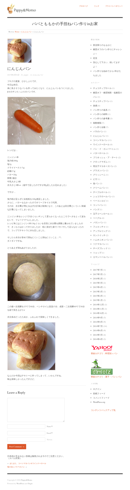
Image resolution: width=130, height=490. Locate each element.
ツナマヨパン (99, 244)
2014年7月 (98, 326)
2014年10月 (98, 313)
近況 (95, 58)
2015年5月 (98, 282)
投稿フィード (99, 393)
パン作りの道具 (100, 109)
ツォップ (97, 252)
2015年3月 (98, 291)
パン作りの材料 (100, 114)
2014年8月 (98, 321)
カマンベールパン (101, 257)
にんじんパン (26, 31)
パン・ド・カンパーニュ (104, 148)
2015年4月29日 (13, 75)
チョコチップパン (101, 101)
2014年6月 (98, 330)
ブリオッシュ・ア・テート (105, 157)
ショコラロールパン (102, 196)
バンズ (96, 209)
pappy (26, 75)
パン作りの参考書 (101, 118)
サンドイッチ (99, 235)
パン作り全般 (99, 127)
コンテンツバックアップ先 (103, 410)
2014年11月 (98, 308)
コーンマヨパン (100, 140)
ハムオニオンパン (101, 239)
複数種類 (97, 122)
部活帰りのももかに (102, 45)
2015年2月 (98, 295)
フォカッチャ (99, 226)
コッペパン (98, 205)
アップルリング (100, 231)
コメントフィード (101, 397)
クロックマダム (100, 161)
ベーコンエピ (99, 200)
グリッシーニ (99, 174)
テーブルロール (100, 192)
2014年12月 (98, 304)
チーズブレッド (100, 248)
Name (49, 426)
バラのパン (98, 131)
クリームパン (99, 187)
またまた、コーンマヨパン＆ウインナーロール (28, 463)
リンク (96, 6)
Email (49, 433)
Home (17, 31)
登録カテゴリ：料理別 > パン (104, 353)
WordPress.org (99, 402)
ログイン (97, 389)
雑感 (95, 105)
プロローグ (83, 6)
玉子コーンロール (101, 213)
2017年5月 (98, 274)
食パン (96, 183)
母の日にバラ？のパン (16, 467)
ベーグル (97, 218)
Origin (30, 483)
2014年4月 (98, 339)
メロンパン (98, 222)
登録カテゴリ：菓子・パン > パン (106, 376)
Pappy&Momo (26, 480)
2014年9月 (98, 317)
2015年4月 (98, 287)
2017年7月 (98, 269)
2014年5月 (98, 334)
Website (49, 439)
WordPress (20, 483)
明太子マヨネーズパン (103, 166)
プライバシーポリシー (114, 6)
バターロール (99, 153)
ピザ (95, 179)
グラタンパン (99, 170)
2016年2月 (98, 278)
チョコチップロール (102, 88)
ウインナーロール (101, 144)
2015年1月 (98, 300)
